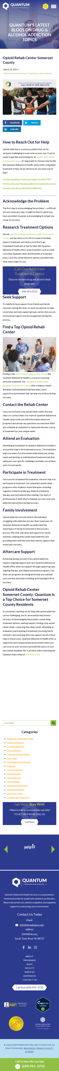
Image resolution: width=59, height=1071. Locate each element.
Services (29, 972)
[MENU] (53, 6)
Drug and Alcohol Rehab (18, 754)
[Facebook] (23, 947)
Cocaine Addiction (15, 746)
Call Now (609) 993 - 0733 (29, 987)
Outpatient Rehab (15, 789)
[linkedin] (29, 947)
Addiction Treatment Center (15, 73)
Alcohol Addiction (15, 742)
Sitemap (29, 1051)
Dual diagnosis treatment (18, 762)
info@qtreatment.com (32, 924)
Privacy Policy (44, 1048)
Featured (11, 766)
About (29, 956)
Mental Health (14, 774)
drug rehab (33, 73)
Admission (29, 976)
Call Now (29, 821)
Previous (6, 848)
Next (53, 848)
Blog (30, 964)
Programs (29, 960)
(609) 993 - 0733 (30, 1064)
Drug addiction (14, 750)
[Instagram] (35, 947)
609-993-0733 (29, 291)
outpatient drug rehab (17, 785)
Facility (29, 968)
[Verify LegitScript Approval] (43, 1011)
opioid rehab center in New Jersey (31, 373)
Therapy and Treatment (18, 797)
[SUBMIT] (53, 723)
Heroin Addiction (15, 770)
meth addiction (14, 778)
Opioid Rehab (45, 73)
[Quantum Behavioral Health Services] (16, 6)
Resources (29, 1048)
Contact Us (30, 979)
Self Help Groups (15, 793)
